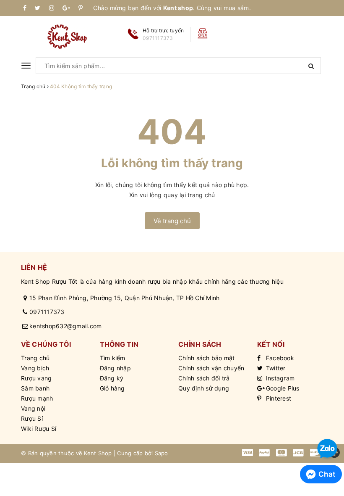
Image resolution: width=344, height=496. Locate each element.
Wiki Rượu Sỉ (38, 428)
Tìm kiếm (112, 357)
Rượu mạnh (37, 398)
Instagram (279, 378)
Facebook (279, 357)
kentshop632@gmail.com (65, 326)
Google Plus (282, 388)
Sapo (161, 453)
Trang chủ (35, 357)
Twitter (275, 368)
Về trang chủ (172, 221)
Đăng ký (112, 378)
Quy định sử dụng (203, 388)
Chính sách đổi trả (204, 378)
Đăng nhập (115, 368)
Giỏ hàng (112, 388)
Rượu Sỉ (32, 418)
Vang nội (33, 408)
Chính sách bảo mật (206, 357)
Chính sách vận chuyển (211, 368)
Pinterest (278, 398)
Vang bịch (35, 368)
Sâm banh (35, 388)
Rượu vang (36, 378)
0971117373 (47, 311)
